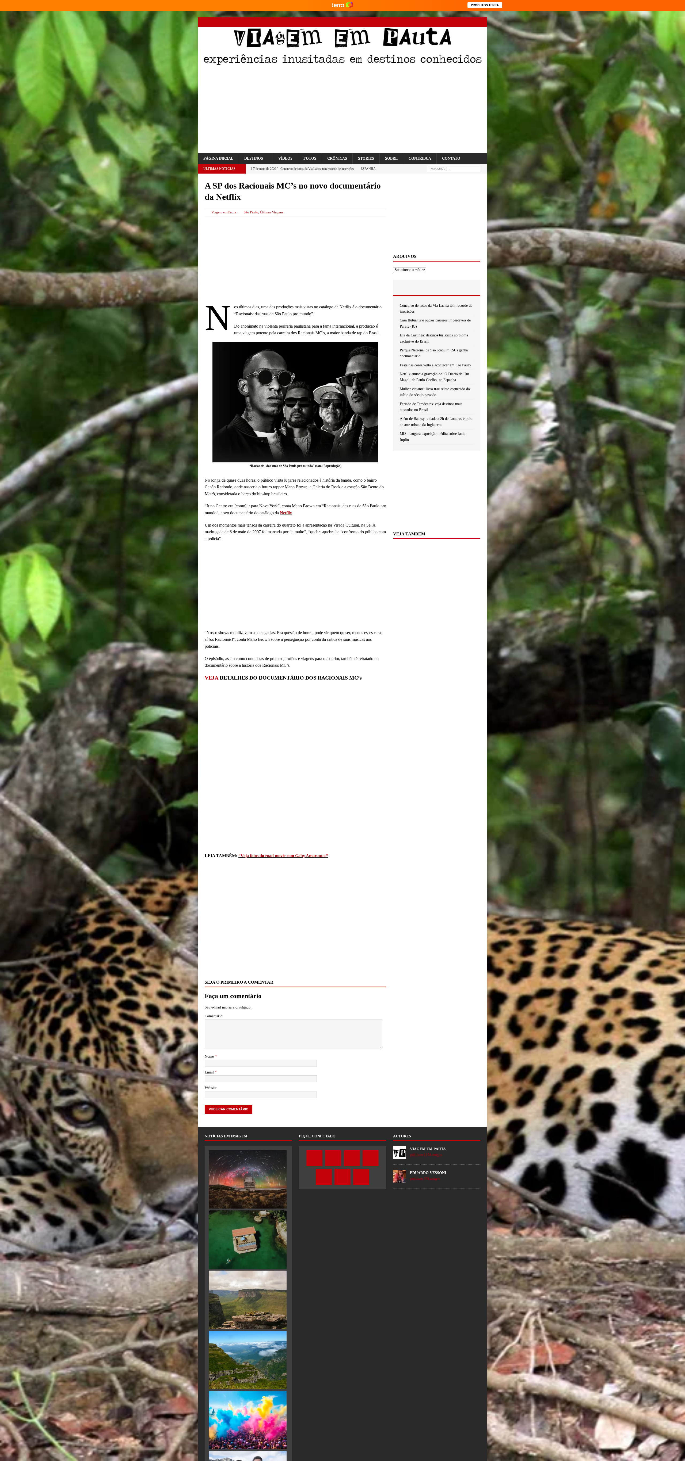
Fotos (309, 164)
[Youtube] (454, 22)
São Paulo (251, 218)
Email (210, 1078)
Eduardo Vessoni (428, 1179)
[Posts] (407, 293)
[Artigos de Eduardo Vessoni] (399, 1186)
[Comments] (465, 293)
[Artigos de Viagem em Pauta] (399, 1162)
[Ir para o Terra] (342, 5)
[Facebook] (426, 22)
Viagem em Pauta (223, 218)
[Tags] (436, 293)
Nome (210, 1063)
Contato (451, 164)
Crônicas (337, 164)
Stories (366, 164)
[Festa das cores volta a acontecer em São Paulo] (248, 1426)
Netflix (286, 518)
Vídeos (285, 164)
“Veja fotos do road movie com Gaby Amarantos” (283, 861)
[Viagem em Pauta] (342, 64)
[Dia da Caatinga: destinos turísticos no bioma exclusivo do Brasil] (248, 1305)
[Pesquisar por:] (453, 175)
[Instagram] (445, 22)
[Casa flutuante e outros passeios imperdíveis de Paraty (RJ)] (248, 1245)
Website (210, 1094)
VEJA (211, 684)
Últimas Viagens (271, 218)
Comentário (213, 1022)
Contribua (420, 164)
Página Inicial (218, 164)
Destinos (253, 164)
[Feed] (482, 22)
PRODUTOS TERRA (485, 5)
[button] (203, 156)
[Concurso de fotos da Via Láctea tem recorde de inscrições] (248, 1185)
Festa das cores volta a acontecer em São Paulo (435, 371)
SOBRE (391, 164)
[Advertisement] (342, 110)
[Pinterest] (463, 22)
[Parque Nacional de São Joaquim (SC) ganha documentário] (248, 1366)
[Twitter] (435, 22)
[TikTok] (473, 22)
